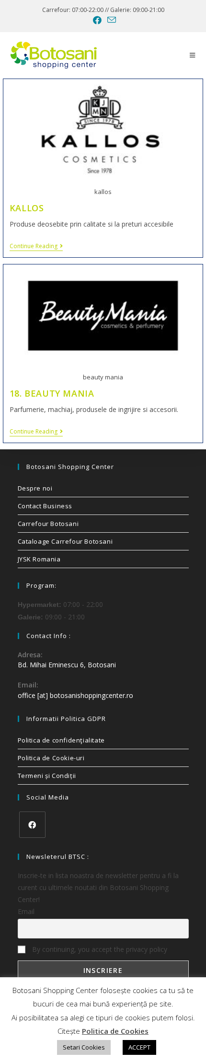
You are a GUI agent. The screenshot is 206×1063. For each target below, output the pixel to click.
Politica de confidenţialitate (61, 740)
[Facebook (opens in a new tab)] (97, 20)
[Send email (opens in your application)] (110, 19)
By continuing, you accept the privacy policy (98, 949)
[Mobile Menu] (192, 55)
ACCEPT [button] (139, 1047)
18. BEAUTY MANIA (52, 393)
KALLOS (27, 208)
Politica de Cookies (115, 1031)
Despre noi (35, 488)
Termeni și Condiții (47, 775)
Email (26, 911)
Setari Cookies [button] (84, 1047)
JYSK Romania (39, 559)
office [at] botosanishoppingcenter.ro (75, 695)
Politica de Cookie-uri (51, 758)
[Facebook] (32, 825)
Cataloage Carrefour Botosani (65, 541)
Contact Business (45, 506)
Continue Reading (36, 246)
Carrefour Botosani (48, 523)
